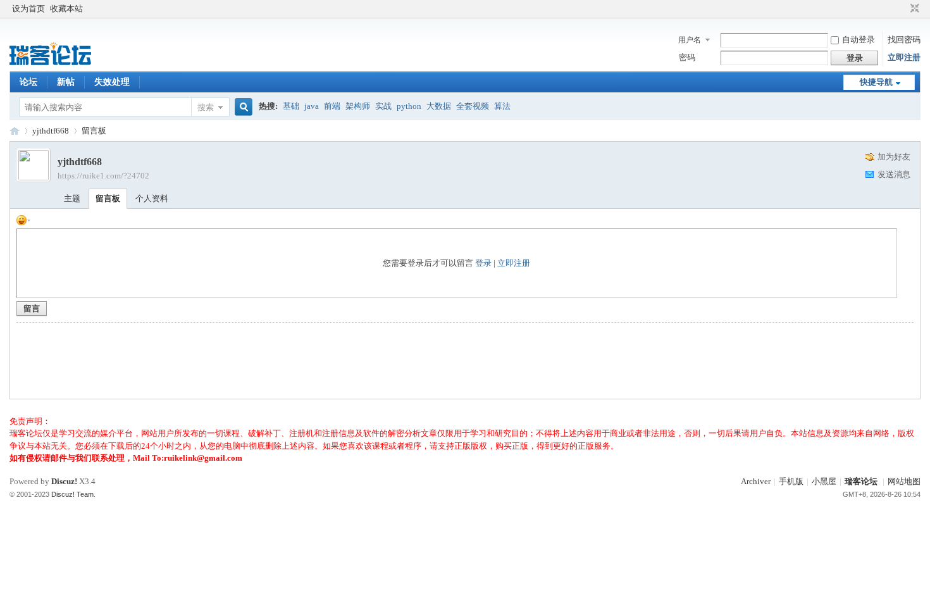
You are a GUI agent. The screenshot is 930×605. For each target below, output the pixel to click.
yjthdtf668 (50, 130)
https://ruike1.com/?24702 (103, 175)
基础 (291, 106)
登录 (483, 263)
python (409, 106)
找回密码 (904, 39)
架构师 (357, 106)
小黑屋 (824, 481)
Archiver (756, 481)
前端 (332, 106)
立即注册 (904, 57)
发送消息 (893, 174)
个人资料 (151, 198)
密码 (687, 57)
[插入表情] (23, 219)
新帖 (66, 82)
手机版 (791, 481)
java (311, 106)
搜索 (205, 107)
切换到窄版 (913, 9)
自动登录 (858, 39)
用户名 (689, 39)
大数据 (438, 106)
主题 (72, 198)
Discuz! (64, 481)
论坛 (28, 82)
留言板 (94, 130)
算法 (502, 106)
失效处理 (112, 82)
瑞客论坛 (14, 131)
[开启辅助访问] (903, 9)
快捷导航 (876, 82)
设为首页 (28, 8)
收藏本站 (66, 8)
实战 (383, 106)
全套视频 (472, 106)
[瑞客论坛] (50, 63)
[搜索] (242, 107)
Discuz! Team (72, 494)
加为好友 (893, 156)
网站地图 (904, 481)
